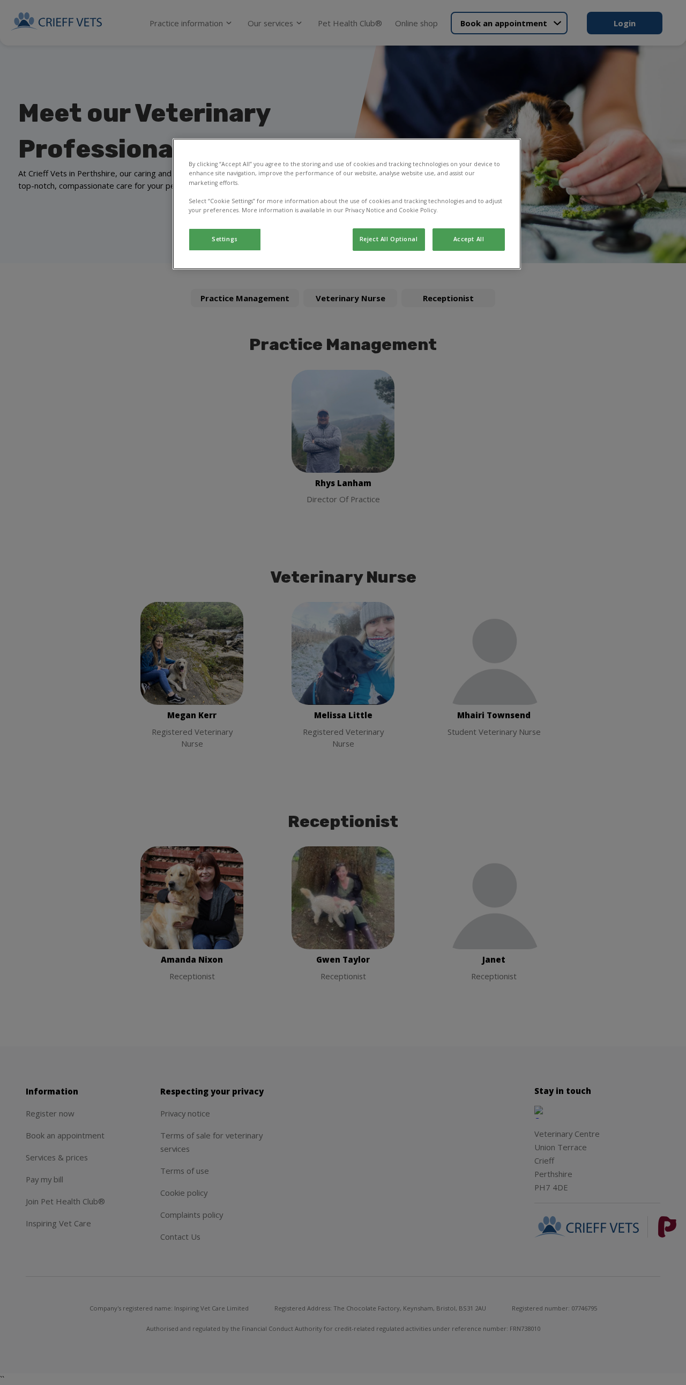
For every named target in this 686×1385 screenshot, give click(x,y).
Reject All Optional (389, 239)
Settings (225, 239)
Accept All (468, 239)
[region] (347, 203)
